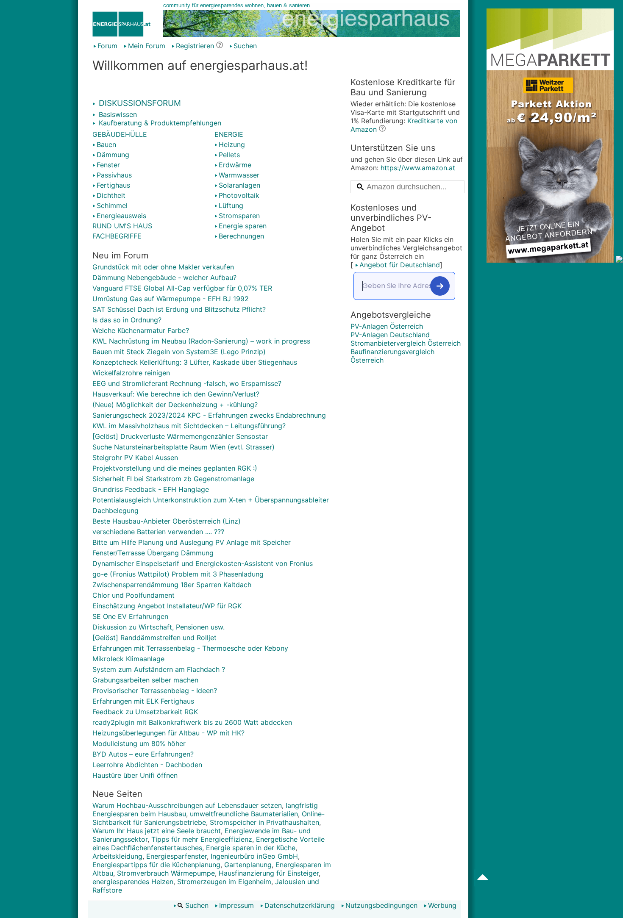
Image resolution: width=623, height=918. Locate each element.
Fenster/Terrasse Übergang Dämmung (153, 553)
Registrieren (195, 46)
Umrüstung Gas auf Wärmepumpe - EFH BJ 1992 (170, 298)
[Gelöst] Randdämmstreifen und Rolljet (154, 637)
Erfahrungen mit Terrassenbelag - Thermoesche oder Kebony (190, 648)
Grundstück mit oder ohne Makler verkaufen (163, 267)
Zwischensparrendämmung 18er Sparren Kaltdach (171, 584)
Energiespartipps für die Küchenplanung (156, 864)
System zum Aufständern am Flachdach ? (158, 669)
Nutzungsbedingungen (381, 905)
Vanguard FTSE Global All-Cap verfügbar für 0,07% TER (182, 288)
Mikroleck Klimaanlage (128, 659)
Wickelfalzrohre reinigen (131, 373)
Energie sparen (243, 226)
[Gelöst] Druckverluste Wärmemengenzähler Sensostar (180, 436)
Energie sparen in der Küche (250, 847)
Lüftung (231, 205)
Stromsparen (239, 215)
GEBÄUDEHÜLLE (119, 134)
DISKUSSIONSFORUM (139, 103)
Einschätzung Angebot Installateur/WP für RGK (167, 606)
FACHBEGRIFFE (117, 236)
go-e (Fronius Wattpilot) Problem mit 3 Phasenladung (178, 574)
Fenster (108, 165)
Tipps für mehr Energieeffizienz (201, 839)
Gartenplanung (248, 864)
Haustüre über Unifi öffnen (135, 775)
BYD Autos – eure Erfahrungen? (143, 754)
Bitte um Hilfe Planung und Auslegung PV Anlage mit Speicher (191, 542)
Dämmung (113, 154)
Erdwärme (235, 165)
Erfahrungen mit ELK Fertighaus (143, 701)
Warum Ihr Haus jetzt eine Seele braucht (156, 830)
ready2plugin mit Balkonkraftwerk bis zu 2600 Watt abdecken (192, 722)
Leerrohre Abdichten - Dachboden (147, 764)
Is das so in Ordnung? (126, 320)
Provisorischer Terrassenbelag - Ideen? (154, 690)
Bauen (106, 144)
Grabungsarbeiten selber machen (145, 680)
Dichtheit (111, 195)
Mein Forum (146, 46)
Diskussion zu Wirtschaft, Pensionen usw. (158, 627)
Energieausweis (121, 215)
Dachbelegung (115, 510)
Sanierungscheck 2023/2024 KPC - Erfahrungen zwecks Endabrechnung (209, 415)
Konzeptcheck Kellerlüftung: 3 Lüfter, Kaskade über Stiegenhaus (194, 362)
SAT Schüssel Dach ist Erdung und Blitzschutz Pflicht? (179, 309)
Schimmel (112, 205)
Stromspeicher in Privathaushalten (264, 822)
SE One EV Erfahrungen (130, 616)
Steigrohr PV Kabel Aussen (135, 457)
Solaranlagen (239, 185)
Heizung (232, 144)
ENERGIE (228, 134)
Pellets (229, 154)
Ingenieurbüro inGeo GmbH (254, 856)
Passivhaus (114, 175)
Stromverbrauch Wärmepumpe (166, 873)
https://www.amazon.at (418, 168)
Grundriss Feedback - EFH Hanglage (150, 489)
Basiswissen (117, 114)
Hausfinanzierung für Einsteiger (269, 873)
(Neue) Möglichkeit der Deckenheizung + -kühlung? (175, 404)
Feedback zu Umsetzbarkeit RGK (145, 711)
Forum (107, 46)
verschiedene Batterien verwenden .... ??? (158, 531)
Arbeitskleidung (117, 856)
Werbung (442, 905)
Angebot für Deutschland (399, 265)
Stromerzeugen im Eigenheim (224, 881)
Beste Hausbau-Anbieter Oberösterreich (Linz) (166, 521)
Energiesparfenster (176, 856)
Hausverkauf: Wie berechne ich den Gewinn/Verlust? (175, 394)
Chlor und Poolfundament (133, 595)
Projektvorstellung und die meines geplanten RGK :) (174, 468)
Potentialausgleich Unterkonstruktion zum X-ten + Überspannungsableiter (210, 500)
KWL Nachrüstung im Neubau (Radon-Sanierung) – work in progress (201, 341)
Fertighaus (113, 185)
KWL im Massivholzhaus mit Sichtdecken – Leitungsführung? (189, 426)
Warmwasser (239, 175)
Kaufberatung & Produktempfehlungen (159, 123)
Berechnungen (241, 236)
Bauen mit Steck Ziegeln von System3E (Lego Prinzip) (179, 351)
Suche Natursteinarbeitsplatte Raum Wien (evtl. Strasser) (183, 447)
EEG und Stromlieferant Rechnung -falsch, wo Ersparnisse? (186, 383)
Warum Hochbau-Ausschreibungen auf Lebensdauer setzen (187, 805)
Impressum (236, 905)
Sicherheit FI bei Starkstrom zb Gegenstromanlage (173, 478)
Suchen (245, 46)
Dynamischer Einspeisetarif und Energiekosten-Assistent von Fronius (202, 563)
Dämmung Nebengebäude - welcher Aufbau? (164, 277)
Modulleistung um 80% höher (139, 743)
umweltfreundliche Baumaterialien (244, 814)
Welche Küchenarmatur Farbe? (140, 330)
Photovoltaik (239, 195)
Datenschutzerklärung (299, 905)
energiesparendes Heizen (132, 881)
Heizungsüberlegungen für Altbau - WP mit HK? (168, 733)
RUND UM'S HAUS (122, 226)
